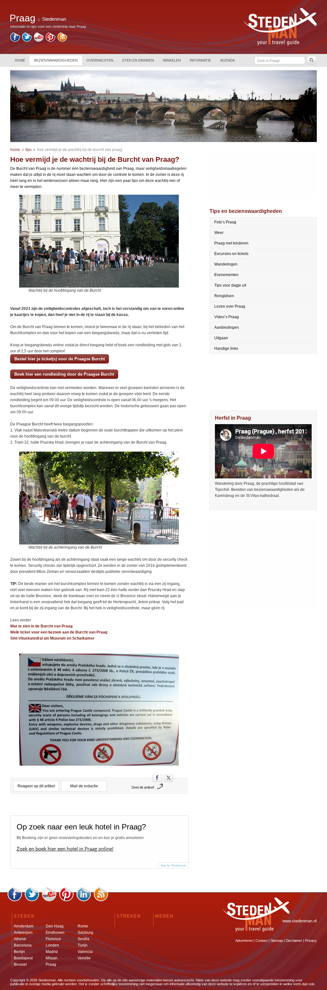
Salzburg (85, 932)
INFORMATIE (200, 60)
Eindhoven (55, 932)
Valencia (85, 951)
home (15, 149)
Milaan (51, 958)
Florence (53, 939)
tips (29, 149)
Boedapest (23, 958)
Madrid (52, 951)
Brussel (20, 964)
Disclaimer (294, 940)
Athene (20, 939)
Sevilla (83, 939)
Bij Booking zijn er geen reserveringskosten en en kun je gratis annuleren (80, 838)
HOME (20, 60)
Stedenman (54, 19)
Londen (52, 945)
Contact (261, 940)
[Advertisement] (263, 563)
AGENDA (227, 60)
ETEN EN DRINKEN (138, 60)
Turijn (82, 945)
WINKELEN (172, 60)
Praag (51, 964)
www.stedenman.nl (299, 921)
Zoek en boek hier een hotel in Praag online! (65, 848)
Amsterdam (24, 926)
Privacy (311, 940)
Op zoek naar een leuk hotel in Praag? (81, 826)
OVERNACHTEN (100, 60)
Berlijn (19, 951)
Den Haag (55, 926)
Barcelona (23, 945)
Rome (83, 926)
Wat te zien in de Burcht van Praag (41, 626)
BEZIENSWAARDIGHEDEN (56, 60)
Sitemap (276, 940)
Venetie (84, 958)
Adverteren (244, 940)
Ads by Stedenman (173, 865)
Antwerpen (23, 932)
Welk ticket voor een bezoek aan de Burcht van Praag (58, 632)
